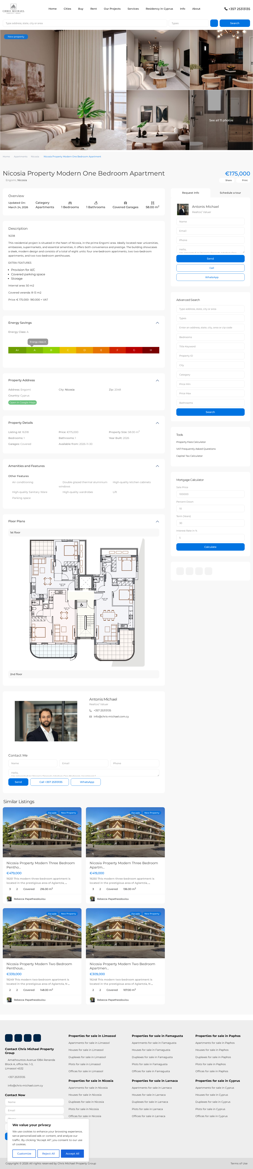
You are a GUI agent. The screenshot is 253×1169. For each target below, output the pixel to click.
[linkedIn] (189, 571)
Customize (24, 1153)
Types (175, 23)
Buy (80, 8)
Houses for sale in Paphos (212, 1050)
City (181, 365)
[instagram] (208, 571)
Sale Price (182, 487)
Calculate (210, 547)
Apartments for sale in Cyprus (214, 1087)
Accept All (72, 1153)
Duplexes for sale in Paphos (213, 1057)
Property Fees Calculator (191, 441)
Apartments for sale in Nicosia (88, 1087)
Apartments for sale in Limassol (89, 1043)
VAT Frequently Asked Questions (196, 448)
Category (184, 374)
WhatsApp (86, 782)
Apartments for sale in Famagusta (154, 1043)
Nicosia (35, 156)
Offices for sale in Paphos (211, 1071)
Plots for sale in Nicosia (84, 1109)
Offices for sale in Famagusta (151, 1071)
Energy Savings (20, 322)
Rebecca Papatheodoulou (30, 898)
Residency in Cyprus (159, 8)
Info (182, 8)
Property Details (20, 422)
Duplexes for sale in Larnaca (150, 1102)
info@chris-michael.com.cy (111, 716)
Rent (93, 8)
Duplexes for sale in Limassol (87, 1057)
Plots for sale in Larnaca (147, 1109)
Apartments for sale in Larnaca (152, 1087)
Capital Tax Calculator (189, 455)
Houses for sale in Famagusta (151, 1050)
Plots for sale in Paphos (210, 1064)
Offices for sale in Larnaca (148, 1116)
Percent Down (185, 501)
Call (50, 782)
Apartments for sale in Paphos (215, 1043)
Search (210, 412)
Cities (67, 8)
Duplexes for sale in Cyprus (212, 1102)
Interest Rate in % (186, 530)
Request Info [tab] (190, 192)
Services (133, 8)
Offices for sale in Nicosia (85, 1116)
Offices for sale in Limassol (86, 1071)
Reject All (48, 1153)
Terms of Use (239, 1163)
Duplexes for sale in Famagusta (152, 1057)
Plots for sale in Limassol (85, 1064)
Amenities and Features (26, 466)
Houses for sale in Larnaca (149, 1094)
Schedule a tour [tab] (230, 192)
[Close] (85, 1122)
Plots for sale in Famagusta (149, 1064)
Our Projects (112, 8)
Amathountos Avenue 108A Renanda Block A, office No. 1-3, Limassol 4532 (30, 1064)
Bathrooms (186, 402)
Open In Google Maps (22, 402)
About (196, 8)
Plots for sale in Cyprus (210, 1109)
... (66, 883)
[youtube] (199, 571)
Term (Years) (183, 516)
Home (53, 8)
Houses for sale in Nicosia (85, 1094)
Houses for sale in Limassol (86, 1050)
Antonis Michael (103, 699)
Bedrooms (185, 337)
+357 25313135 (239, 9)
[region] (48, 1140)
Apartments (20, 156)
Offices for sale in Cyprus (211, 1116)
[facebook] (180, 571)
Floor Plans (16, 521)
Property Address (21, 380)
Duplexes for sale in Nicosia (86, 1102)
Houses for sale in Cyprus (211, 1094)
